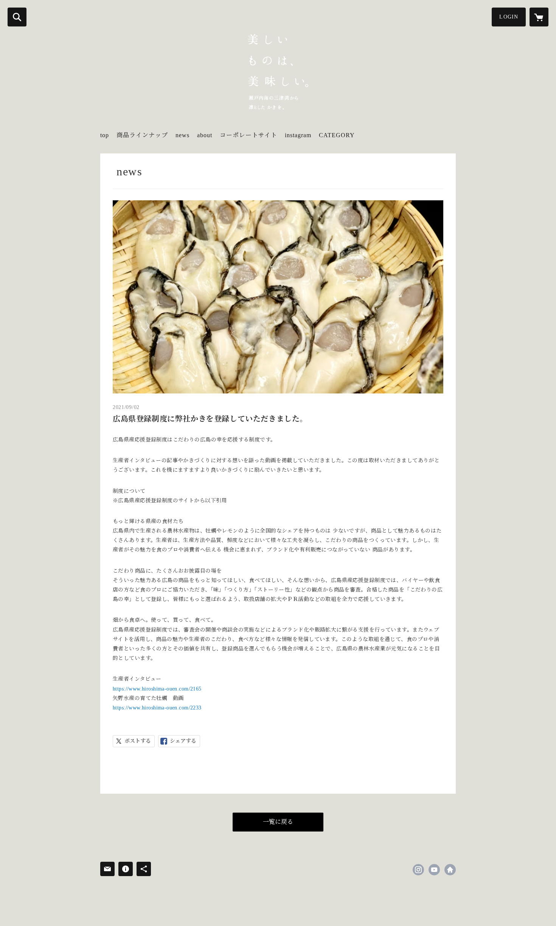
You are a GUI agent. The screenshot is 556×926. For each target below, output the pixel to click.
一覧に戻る (278, 822)
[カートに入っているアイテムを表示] (539, 17)
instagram (298, 135)
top (104, 135)
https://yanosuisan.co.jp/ (450, 869)
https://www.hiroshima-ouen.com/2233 (157, 708)
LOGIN (508, 17)
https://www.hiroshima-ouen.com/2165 (157, 689)
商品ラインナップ (142, 135)
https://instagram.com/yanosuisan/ (418, 869)
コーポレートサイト (248, 135)
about (204, 135)
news (182, 135)
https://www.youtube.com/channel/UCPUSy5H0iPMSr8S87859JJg (434, 869)
